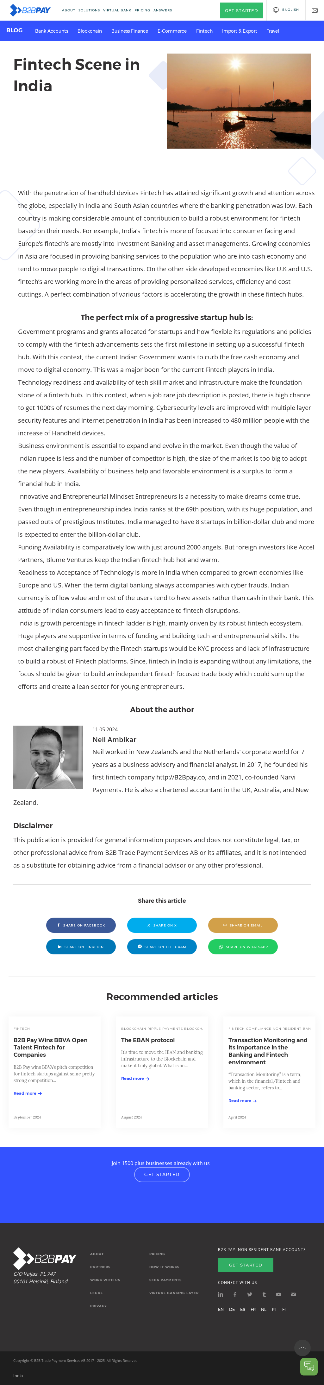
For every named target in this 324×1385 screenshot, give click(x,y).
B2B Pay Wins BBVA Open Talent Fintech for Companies (51, 1048)
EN (221, 1309)
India (18, 1375)
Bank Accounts (51, 31)
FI (284, 1309)
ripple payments (165, 1029)
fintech (22, 1029)
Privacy (98, 1306)
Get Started (161, 1174)
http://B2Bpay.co (180, 777)
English (290, 10)
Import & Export (239, 31)
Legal (96, 1293)
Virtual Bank (117, 10)
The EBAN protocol (148, 1040)
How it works (164, 1267)
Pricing (142, 10)
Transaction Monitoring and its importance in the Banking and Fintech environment (268, 1051)
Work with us (105, 1280)
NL (263, 1309)
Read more (25, 1093)
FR (253, 1309)
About (68, 10)
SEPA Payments (165, 1280)
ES (242, 1309)
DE (232, 1309)
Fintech (204, 31)
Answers (162, 10)
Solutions (89, 10)
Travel (273, 31)
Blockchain (90, 31)
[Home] (30, 10)
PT (274, 1309)
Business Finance (129, 31)
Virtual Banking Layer (174, 1293)
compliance (258, 1029)
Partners (100, 1267)
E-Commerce (172, 31)
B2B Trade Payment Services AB (59, 1360)
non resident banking (297, 1029)
